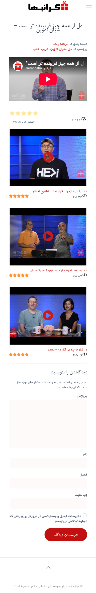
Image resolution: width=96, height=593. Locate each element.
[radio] (35, 114)
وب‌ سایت (81, 495)
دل (70, 49)
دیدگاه (82, 396)
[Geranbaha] (48, 6)
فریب (44, 49)
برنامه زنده (60, 44)
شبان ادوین (58, 49)
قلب (36, 49)
